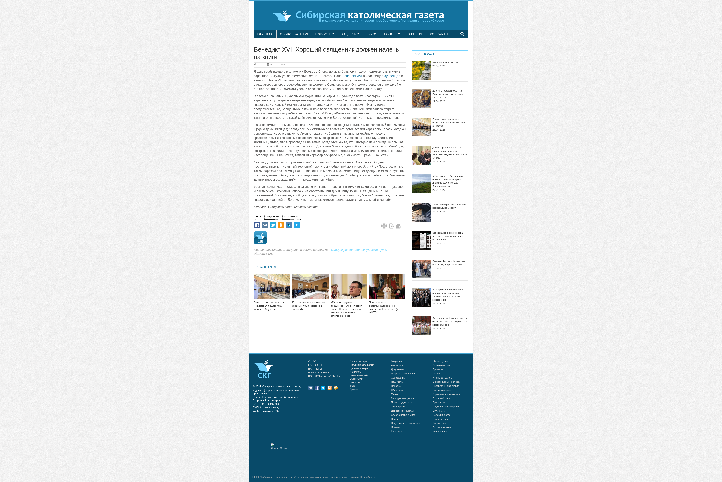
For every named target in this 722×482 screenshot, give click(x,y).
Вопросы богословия (403, 373)
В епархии (355, 371)
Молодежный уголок (402, 398)
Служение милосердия (446, 406)
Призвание (439, 402)
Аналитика (397, 365)
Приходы (438, 369)
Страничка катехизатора (446, 394)
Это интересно (441, 419)
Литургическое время (362, 364)
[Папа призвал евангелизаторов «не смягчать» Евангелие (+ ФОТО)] (387, 288)
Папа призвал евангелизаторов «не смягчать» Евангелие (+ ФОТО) (383, 307)
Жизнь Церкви (441, 361)
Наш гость (397, 381)
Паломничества (441, 415)
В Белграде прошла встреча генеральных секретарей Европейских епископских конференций (447, 294)
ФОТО (371, 34)
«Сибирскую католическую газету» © (358, 250)
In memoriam (440, 431)
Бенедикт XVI (352, 76)
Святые (437, 373)
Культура (396, 431)
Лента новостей (359, 375)
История (395, 427)
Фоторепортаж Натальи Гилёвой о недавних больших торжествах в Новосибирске (450, 321)
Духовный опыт (441, 398)
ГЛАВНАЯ (265, 34)
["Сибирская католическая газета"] (360, 16)
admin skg (261, 65)
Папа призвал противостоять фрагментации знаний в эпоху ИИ (310, 306)
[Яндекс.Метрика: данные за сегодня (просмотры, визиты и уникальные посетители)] (279, 446)
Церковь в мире (359, 368)
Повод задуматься (401, 402)
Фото (352, 385)
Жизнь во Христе (442, 377)
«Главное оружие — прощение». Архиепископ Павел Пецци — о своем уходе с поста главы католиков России (346, 309)
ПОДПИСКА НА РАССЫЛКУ (324, 376)
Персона (396, 386)
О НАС (312, 361)
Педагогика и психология (405, 423)
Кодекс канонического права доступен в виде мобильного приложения (447, 236)
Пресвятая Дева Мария (446, 386)
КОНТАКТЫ (439, 34)
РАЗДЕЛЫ (349, 34)
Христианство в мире (403, 415)
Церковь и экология (402, 410)
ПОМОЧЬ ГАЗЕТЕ (318, 372)
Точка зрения (398, 406)
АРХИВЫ (390, 34)
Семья (394, 394)
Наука (394, 419)
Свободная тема (442, 427)
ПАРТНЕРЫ (315, 368)
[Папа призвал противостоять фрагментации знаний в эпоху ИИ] (310, 288)
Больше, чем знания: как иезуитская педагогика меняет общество (269, 306)
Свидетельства (441, 365)
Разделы (355, 382)
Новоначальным (442, 390)
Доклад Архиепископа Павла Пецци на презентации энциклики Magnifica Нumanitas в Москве (449, 152)
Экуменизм (439, 410)
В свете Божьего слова (446, 381)
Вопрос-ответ (440, 423)
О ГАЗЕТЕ (415, 34)
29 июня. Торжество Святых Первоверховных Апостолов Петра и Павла (447, 94)
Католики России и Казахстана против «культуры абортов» (448, 263)
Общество (397, 390)
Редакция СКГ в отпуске (445, 62)
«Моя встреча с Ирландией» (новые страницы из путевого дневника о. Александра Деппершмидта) (448, 181)
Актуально (397, 361)
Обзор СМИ (356, 378)
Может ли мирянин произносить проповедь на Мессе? (449, 206)
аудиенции (392, 76)
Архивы (354, 389)
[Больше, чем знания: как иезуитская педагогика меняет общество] (272, 288)
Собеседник (398, 377)
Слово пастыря (358, 361)
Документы (397, 369)
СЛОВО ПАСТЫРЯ (294, 34)
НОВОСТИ (323, 34)
